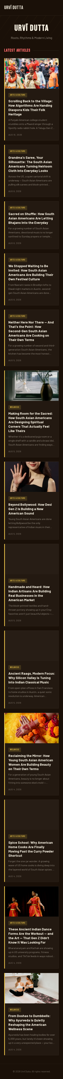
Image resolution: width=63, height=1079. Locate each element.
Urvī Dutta (13, 8)
